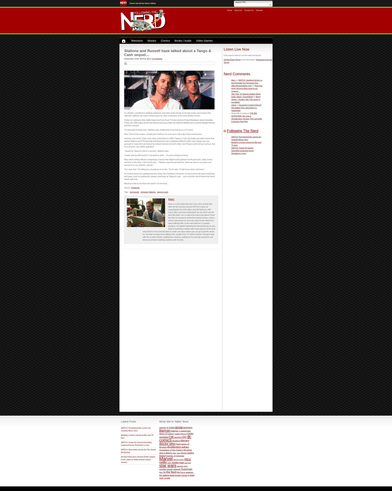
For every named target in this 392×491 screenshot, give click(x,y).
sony (169, 463)
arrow (179, 427)
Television (137, 40)
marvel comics (178, 460)
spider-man (178, 462)
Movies (151, 40)
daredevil (178, 437)
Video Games (204, 40)
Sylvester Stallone (148, 192)
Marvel (166, 458)
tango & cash (162, 192)
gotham (185, 447)
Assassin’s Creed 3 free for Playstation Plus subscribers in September (246, 108)
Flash (178, 444)
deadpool (176, 441)
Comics (165, 40)
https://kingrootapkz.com (241, 86)
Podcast (259, 10)
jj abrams (168, 453)
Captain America (180, 434)
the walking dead (166, 475)
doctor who (167, 444)
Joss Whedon (182, 453)
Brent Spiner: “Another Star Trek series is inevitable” (245, 99)
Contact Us (249, 10)
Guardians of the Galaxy (171, 450)
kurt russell (134, 192)
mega (233, 105)
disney (185, 440)
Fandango (135, 188)
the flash (171, 472)
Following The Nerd (242, 131)
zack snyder (164, 478)
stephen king (182, 466)
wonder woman (181, 475)
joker (174, 453)
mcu (187, 459)
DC (184, 437)
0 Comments (157, 59)
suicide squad (166, 469)
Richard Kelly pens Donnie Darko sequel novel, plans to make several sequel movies (138, 459)
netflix (163, 462)
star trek (188, 463)
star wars (167, 465)
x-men (191, 475)
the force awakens (185, 472)
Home (229, 10)
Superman (186, 469)
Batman (165, 430)
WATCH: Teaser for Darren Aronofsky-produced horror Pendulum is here (242, 151)
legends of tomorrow (175, 456)
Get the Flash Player (232, 60)
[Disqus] (171, 287)
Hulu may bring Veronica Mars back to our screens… (246, 88)
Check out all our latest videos (143, 3)
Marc (171, 199)
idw (184, 450)
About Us (238, 10)
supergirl (177, 469)
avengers (187, 427)
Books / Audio (183, 40)
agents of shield (167, 428)
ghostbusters (174, 447)
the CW (162, 472)
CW (171, 437)
